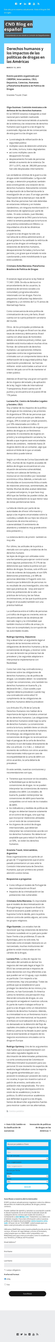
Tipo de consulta (13, 1156)
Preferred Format (11, 1274)
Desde (9, 1173)
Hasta (9, 1179)
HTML (9, 1279)
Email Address (10, 1242)
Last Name (8, 1261)
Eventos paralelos (16, 1111)
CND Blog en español (18, 26)
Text (8, 1285)
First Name (8, 1251)
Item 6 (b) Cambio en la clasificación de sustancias (15, 1127)
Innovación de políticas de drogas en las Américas (40, 1127)
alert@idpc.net (22, 1217)
